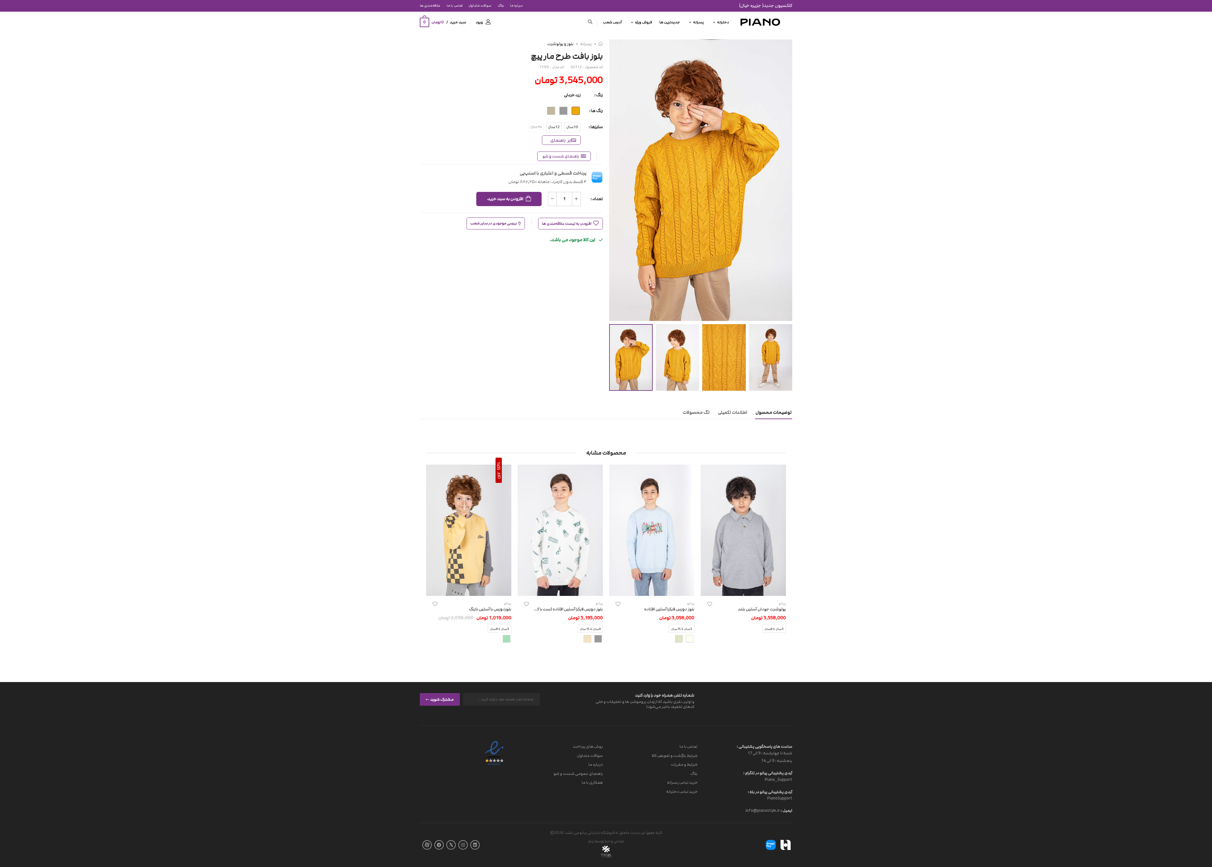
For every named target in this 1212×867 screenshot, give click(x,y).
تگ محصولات (696, 412)
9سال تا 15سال (590, 629)
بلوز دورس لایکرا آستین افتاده (669, 609)
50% (498, 466)
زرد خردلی (572, 95)
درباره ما (516, 6)
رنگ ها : (596, 111)
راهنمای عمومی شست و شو (578, 773)
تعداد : (597, 199)
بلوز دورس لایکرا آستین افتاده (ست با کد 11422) (562, 609)
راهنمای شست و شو (561, 156)
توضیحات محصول (774, 412)
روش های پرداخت (588, 746)
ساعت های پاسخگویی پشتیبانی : (764, 746)
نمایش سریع (743, 588)
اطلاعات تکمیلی (732, 412)
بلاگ (501, 6)
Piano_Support (778, 779)
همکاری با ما (592, 782)
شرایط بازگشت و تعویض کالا (675, 755)
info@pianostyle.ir (763, 810)
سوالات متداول (479, 6)
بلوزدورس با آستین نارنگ (490, 609)
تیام (591, 841)
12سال (554, 127)
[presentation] (781, 559)
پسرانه (698, 22)
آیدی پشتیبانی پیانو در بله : (770, 791)
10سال (572, 127)
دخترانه (723, 22)
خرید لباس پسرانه (682, 782)
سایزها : (596, 127)
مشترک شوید (442, 699)
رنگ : (598, 95)
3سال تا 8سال (774, 629)
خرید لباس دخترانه (682, 791)
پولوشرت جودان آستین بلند (762, 609)
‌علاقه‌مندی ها (430, 6)
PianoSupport (779, 798)
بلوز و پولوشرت (560, 44)
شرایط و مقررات (684, 764)
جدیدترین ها (669, 22)
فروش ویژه (643, 22)
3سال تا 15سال (681, 629)
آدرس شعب (612, 22)
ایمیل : (786, 810)
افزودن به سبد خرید (505, 199)
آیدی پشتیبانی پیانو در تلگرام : (767, 773)
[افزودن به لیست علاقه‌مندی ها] (709, 604)
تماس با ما (454, 6)
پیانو (690, 603)
